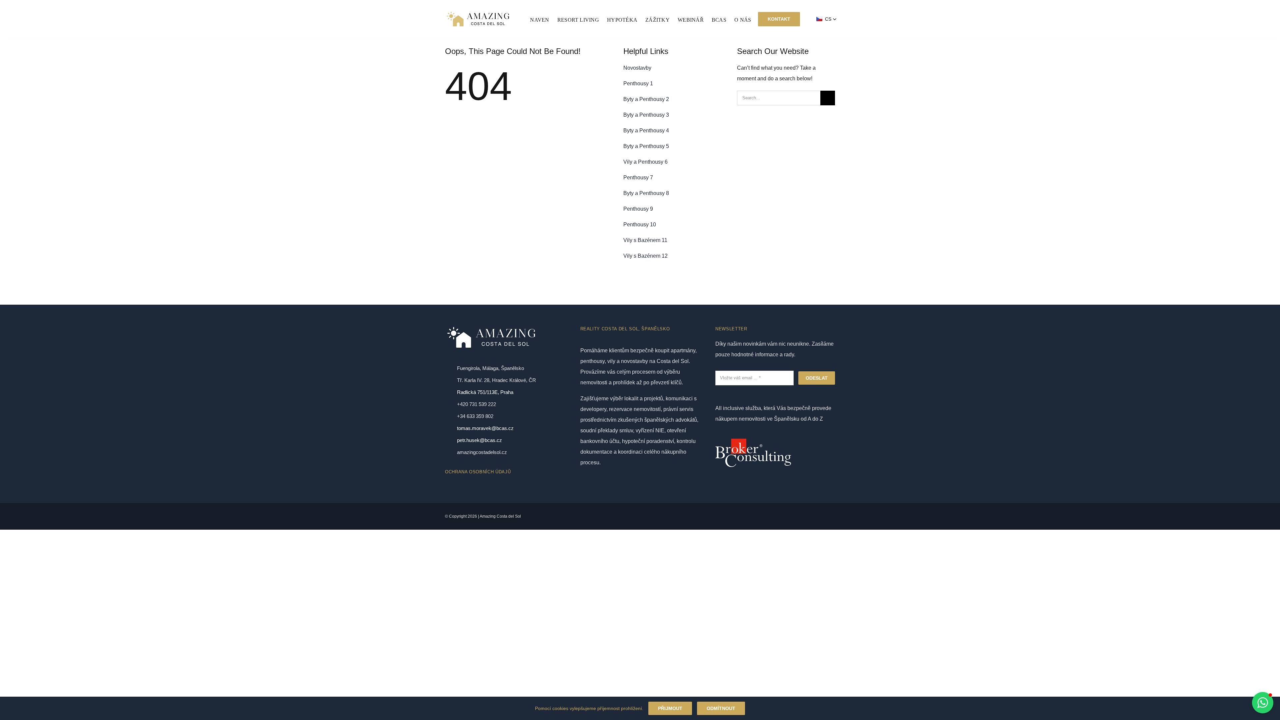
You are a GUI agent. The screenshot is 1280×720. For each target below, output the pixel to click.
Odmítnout (721, 708)
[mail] (778, 516)
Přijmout (670, 708)
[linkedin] (767, 516)
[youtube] (744, 516)
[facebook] (733, 516)
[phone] (790, 516)
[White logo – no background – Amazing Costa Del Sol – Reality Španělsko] (478, 12)
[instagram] (756, 516)
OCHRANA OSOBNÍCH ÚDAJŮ (478, 471)
